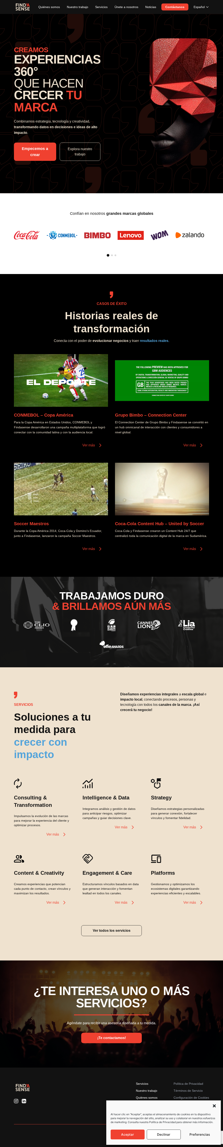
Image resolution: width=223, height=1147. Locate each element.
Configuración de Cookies (191, 1097)
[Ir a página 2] (112, 255)
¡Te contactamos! (111, 1038)
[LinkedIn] (24, 1101)
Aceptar (127, 1134)
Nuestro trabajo (77, 7)
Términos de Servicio (188, 1090)
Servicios (101, 7)
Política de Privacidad (188, 1083)
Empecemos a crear (35, 151)
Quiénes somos (49, 7)
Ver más (88, 445)
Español (199, 7)
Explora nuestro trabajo (80, 151)
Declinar (163, 1134)
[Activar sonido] (100, 399)
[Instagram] (16, 1101)
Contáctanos (174, 7)
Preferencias (199, 1134)
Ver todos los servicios (111, 930)
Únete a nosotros (126, 7)
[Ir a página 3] (115, 255)
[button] (214, 1106)
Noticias (150, 7)
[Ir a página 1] (108, 255)
